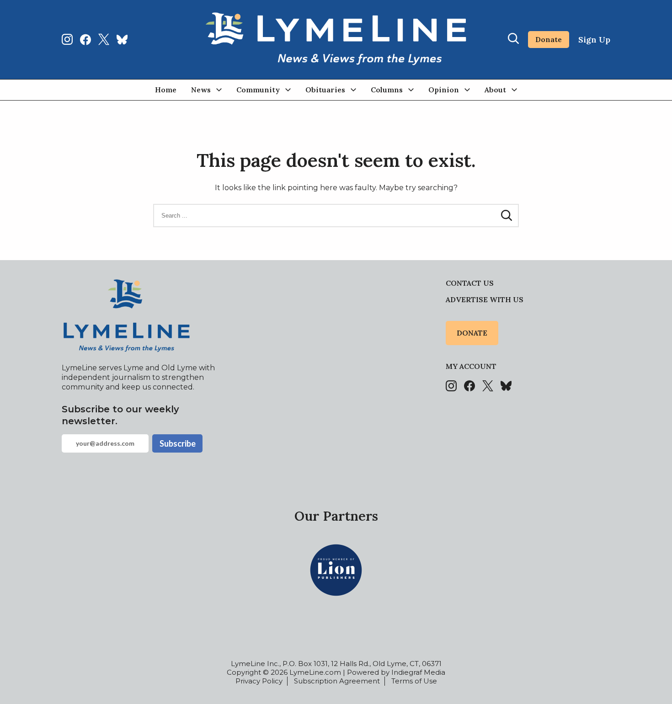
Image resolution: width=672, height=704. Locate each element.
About (495, 89)
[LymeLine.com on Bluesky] (122, 39)
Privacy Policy (259, 681)
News (201, 89)
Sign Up (594, 39)
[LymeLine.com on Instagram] (67, 39)
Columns (387, 89)
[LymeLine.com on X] (103, 39)
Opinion (443, 89)
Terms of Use (414, 681)
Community (258, 89)
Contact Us (470, 283)
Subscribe (178, 443)
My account (471, 366)
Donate (548, 39)
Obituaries (325, 89)
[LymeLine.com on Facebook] (85, 39)
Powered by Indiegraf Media (396, 672)
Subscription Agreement (337, 681)
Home (165, 89)
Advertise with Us (484, 299)
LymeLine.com (315, 672)
